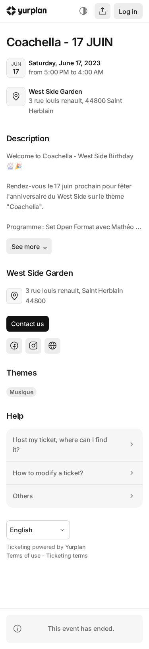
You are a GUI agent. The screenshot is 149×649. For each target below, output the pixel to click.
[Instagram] (33, 346)
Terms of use (23, 555)
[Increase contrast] (83, 11)
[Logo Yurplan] (26, 12)
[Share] (102, 11)
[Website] (52, 346)
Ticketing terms (67, 555)
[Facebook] (14, 346)
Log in (128, 11)
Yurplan (75, 546)
